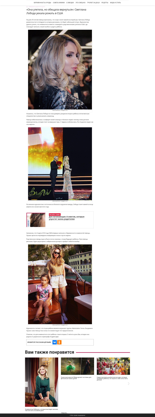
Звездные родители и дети (37, 6)
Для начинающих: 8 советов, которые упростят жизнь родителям (66, 217)
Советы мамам (59, 3)
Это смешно (80, 3)
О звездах (70, 3)
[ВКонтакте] (54, 342)
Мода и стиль (115, 3)
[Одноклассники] (59, 342)
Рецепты (105, 3)
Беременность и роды (42, 3)
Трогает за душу (93, 3)
